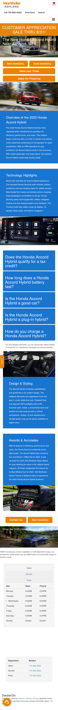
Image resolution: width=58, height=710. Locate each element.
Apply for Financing (29, 78)
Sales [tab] (29, 568)
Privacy (36, 698)
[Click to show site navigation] (53, 19)
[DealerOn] (9, 695)
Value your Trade (29, 71)
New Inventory (15, 63)
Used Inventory (42, 63)
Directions (30, 12)
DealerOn (21, 698)
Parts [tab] (29, 580)
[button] (12, 12)
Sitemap (29, 698)
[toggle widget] (7, 702)
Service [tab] (29, 574)
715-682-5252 (35, 665)
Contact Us (16, 520)
